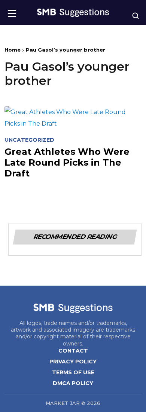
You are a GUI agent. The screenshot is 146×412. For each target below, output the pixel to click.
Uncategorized (29, 140)
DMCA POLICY (73, 383)
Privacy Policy (73, 361)
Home (12, 50)
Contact (73, 350)
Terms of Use (73, 372)
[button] (11, 11)
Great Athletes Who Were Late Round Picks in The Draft (67, 162)
